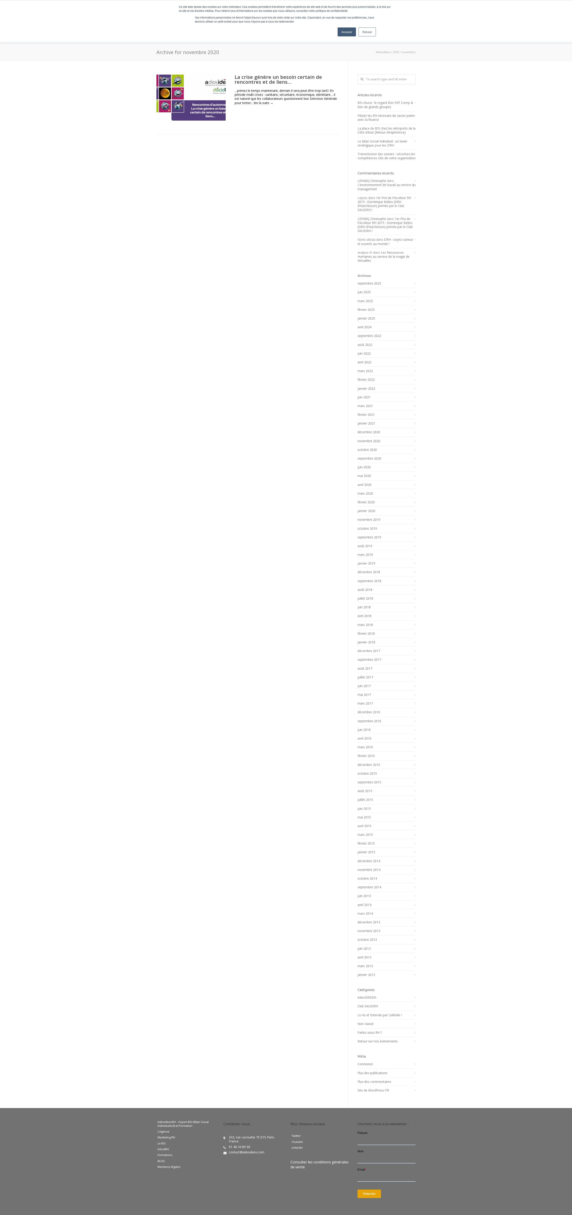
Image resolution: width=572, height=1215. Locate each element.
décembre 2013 (369, 922)
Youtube (297, 1142)
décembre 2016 (369, 712)
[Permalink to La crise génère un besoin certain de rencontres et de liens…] (191, 97)
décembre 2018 (369, 572)
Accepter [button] (346, 32)
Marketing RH (166, 1137)
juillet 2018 (365, 598)
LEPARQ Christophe (372, 181)
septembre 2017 (369, 660)
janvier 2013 (366, 975)
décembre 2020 (369, 432)
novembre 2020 (369, 441)
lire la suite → (263, 103)
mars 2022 (365, 371)
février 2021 (366, 415)
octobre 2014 (367, 878)
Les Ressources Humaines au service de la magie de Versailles (384, 256)
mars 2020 (365, 493)
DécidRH (163, 1149)
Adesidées (383, 52)
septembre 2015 (369, 782)
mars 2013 (365, 966)
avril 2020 (364, 485)
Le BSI (162, 1143)
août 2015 (365, 791)
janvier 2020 (366, 511)
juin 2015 (364, 809)
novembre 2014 (369, 870)
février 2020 (366, 502)
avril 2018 (364, 616)
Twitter (296, 1136)
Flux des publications (372, 1073)
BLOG (161, 1161)
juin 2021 (364, 397)
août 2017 (365, 669)
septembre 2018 (369, 581)
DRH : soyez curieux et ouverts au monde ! (385, 241)
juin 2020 (364, 467)
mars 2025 (365, 301)
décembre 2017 (369, 651)
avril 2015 (364, 826)
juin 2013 (364, 949)
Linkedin (297, 1148)
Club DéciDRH (368, 1006)
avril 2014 (364, 905)
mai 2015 (364, 817)
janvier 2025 (366, 318)
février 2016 (366, 756)
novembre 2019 (369, 520)
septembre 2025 (369, 283)
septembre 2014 (369, 887)
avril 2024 (364, 327)
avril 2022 (364, 362)
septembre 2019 (369, 537)
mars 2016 (365, 747)
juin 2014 (364, 896)
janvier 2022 (366, 389)
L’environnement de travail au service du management (387, 187)
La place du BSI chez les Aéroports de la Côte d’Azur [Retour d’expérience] (387, 130)
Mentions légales (169, 1167)
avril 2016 (364, 738)
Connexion (365, 1064)
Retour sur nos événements (378, 1041)
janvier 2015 (366, 852)
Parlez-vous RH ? (370, 1033)
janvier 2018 (366, 642)
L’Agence (163, 1131)
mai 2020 (364, 476)
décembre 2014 (369, 861)
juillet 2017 (365, 677)
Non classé (366, 1024)
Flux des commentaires (374, 1082)
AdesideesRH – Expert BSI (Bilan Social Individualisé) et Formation (183, 1123)
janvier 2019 (366, 563)
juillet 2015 (365, 800)
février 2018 (366, 634)
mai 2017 (364, 695)
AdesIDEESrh (367, 997)
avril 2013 (364, 957)
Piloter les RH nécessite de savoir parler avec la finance (386, 118)
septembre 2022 (369, 336)
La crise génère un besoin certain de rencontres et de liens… (278, 79)
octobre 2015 (367, 774)
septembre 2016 (369, 721)
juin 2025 (364, 292)
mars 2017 (365, 703)
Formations (165, 1155)
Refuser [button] (367, 32)
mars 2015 (365, 835)
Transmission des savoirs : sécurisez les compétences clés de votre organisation (387, 156)
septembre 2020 (369, 458)
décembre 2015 (369, 765)
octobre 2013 (367, 940)
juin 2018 (364, 607)
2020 (396, 52)
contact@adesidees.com (246, 1152)
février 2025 (366, 310)
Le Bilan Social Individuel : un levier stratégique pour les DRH (382, 143)
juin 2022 (364, 353)
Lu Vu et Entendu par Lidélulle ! (380, 1015)
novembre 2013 (369, 931)
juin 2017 (364, 686)
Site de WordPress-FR (373, 1090)
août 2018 (365, 590)
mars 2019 (365, 555)
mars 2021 (365, 406)
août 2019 (365, 546)
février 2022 (366, 380)
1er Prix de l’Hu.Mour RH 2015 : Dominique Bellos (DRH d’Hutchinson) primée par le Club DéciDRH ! (384, 204)
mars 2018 (365, 625)
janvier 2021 (366, 423)
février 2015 (366, 843)
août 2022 (365, 345)
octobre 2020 (367, 450)
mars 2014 (365, 914)
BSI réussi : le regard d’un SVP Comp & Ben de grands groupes (385, 105)
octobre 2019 (367, 529)
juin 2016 (364, 730)
